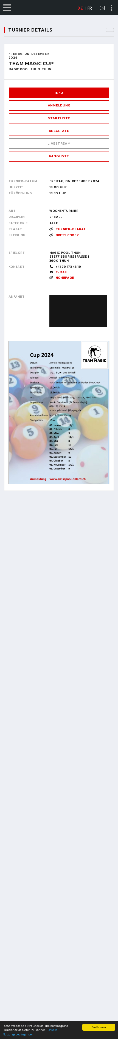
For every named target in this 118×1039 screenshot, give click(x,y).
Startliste (59, 118)
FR (90, 8)
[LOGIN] (102, 8)
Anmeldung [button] (59, 105)
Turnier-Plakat (71, 229)
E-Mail (62, 272)
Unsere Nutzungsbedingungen (30, 1032)
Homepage (65, 277)
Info (59, 92)
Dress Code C (68, 235)
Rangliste (59, 156)
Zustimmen (98, 1027)
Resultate (59, 130)
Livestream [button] (59, 143)
